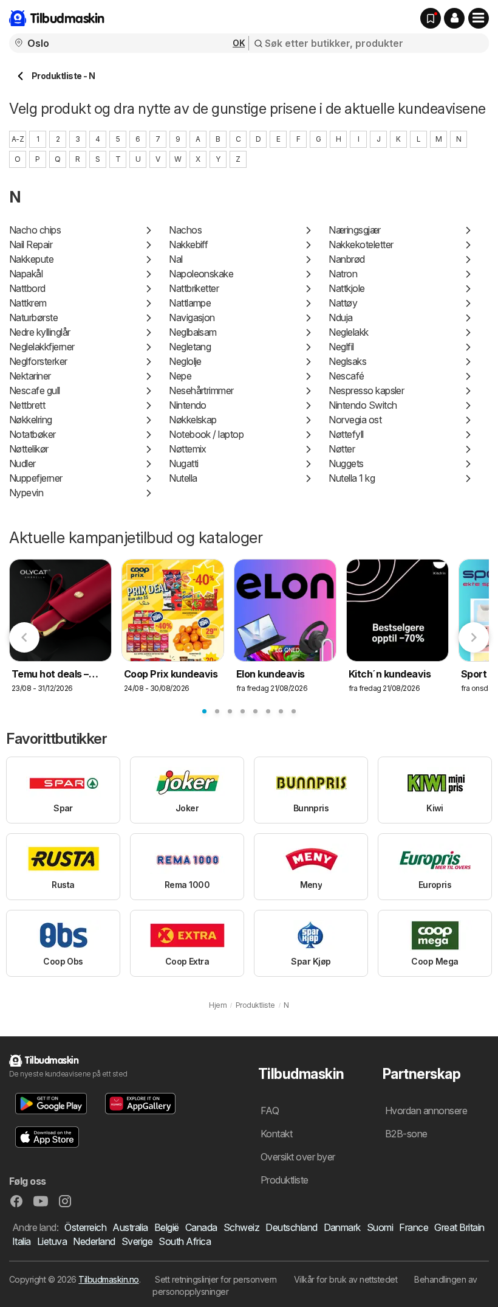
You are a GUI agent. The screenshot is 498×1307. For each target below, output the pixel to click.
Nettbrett (27, 405)
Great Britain (459, 1227)
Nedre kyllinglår (39, 332)
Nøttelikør (29, 449)
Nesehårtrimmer (201, 390)
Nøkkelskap (193, 420)
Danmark (342, 1227)
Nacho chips (35, 230)
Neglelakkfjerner (42, 347)
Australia (130, 1227)
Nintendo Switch (363, 405)
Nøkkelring (30, 420)
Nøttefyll (346, 434)
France (413, 1227)
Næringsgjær (354, 230)
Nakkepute (31, 259)
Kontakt (276, 1134)
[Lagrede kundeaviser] (430, 18)
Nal (175, 259)
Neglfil (341, 347)
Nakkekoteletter (361, 244)
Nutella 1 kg (352, 478)
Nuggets (346, 463)
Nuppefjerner (36, 478)
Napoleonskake (201, 274)
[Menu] (478, 18)
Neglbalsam (193, 332)
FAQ (270, 1110)
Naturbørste (33, 317)
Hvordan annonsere (426, 1110)
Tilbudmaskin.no (108, 1279)
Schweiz (241, 1227)
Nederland (94, 1241)
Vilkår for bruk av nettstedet (345, 1279)
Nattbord (27, 288)
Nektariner (30, 376)
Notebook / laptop (206, 434)
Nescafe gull (34, 390)
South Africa (185, 1241)
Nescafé (346, 376)
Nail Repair (30, 244)
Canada (201, 1227)
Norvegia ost (355, 420)
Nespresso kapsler (366, 390)
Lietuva (52, 1241)
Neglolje (185, 361)
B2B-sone (406, 1134)
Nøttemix (187, 449)
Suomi (380, 1227)
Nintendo (187, 405)
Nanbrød (346, 259)
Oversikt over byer (298, 1157)
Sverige (136, 1241)
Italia (21, 1241)
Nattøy (343, 303)
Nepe (180, 376)
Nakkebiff (188, 244)
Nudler (22, 463)
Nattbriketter (194, 288)
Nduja (340, 317)
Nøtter (342, 449)
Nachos (185, 230)
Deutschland (291, 1227)
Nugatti (183, 463)
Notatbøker (32, 434)
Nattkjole (346, 288)
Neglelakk (348, 332)
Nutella (183, 478)
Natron (343, 274)
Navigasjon (192, 317)
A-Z (18, 139)
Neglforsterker (38, 361)
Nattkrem (28, 303)
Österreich (85, 1227)
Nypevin (26, 493)
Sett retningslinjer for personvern (216, 1279)
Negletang (190, 347)
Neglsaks (347, 361)
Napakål (26, 274)
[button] (454, 18)
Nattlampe (190, 303)
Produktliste (285, 1180)
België (166, 1227)
